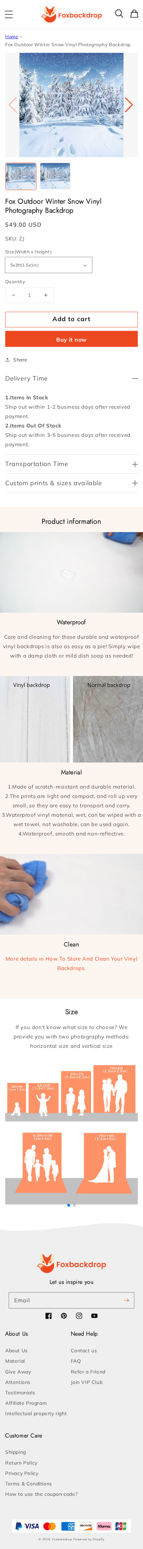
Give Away (18, 1372)
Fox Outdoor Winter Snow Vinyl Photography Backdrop (68, 44)
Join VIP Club (87, 1382)
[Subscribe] (126, 1300)
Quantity (15, 281)
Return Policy (21, 1463)
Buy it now (71, 339)
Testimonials (20, 1392)
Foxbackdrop (62, 1539)
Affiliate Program (26, 1403)
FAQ (76, 1361)
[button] (8, 14)
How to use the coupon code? (41, 1494)
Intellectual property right (36, 1413)
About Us (16, 1350)
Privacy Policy (21, 1473)
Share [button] (20, 360)
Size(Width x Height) (28, 251)
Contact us (84, 1350)
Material (15, 1361)
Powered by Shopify (88, 1539)
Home (11, 36)
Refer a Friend (88, 1372)
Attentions (18, 1382)
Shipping (15, 1452)
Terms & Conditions (28, 1484)
